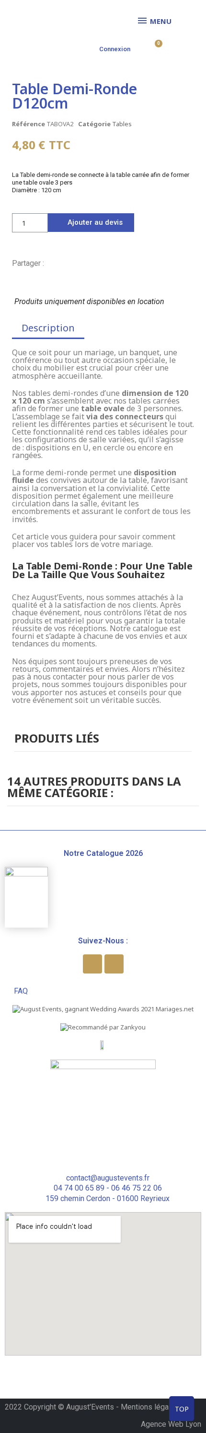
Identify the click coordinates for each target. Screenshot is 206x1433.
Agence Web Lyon (171, 1424)
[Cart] (155, 47)
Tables (122, 124)
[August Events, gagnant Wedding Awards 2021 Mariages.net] (103, 1008)
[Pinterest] (82, 263)
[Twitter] (66, 263)
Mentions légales (150, 1406)
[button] (91, 222)
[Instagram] (114, 964)
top (182, 1408)
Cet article (30, 536)
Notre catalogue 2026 (103, 853)
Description (48, 327)
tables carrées (154, 400)
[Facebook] (50, 263)
